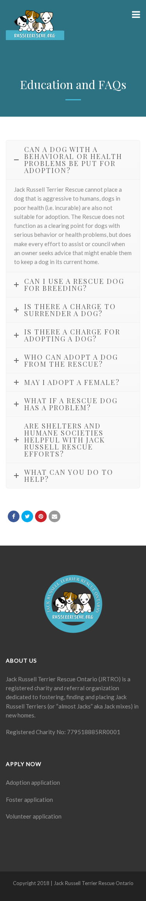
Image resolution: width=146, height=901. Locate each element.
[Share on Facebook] (13, 516)
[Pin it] (41, 516)
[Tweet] (27, 516)
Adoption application (33, 782)
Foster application (29, 799)
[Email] (54, 516)
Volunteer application (34, 816)
